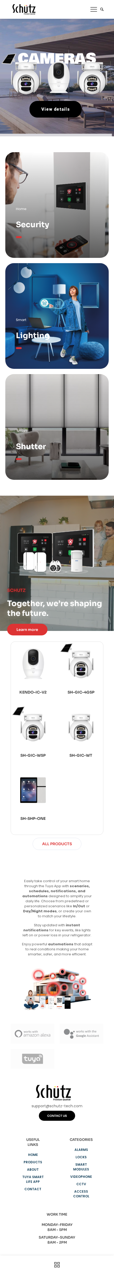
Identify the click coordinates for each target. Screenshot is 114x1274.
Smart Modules (81, 1166)
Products (33, 1162)
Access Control (81, 1193)
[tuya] (32, 1059)
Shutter (31, 446)
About (33, 1169)
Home (33, 1154)
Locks (81, 1157)
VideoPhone (81, 1176)
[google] (81, 1033)
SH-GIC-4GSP (81, 692)
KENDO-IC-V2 (33, 692)
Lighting (33, 335)
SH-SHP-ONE (33, 818)
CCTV (81, 1184)
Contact (32, 1189)
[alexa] (32, 1033)
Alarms (81, 1149)
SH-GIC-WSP (33, 755)
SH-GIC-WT (80, 755)
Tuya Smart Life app (33, 1179)
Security (32, 224)
